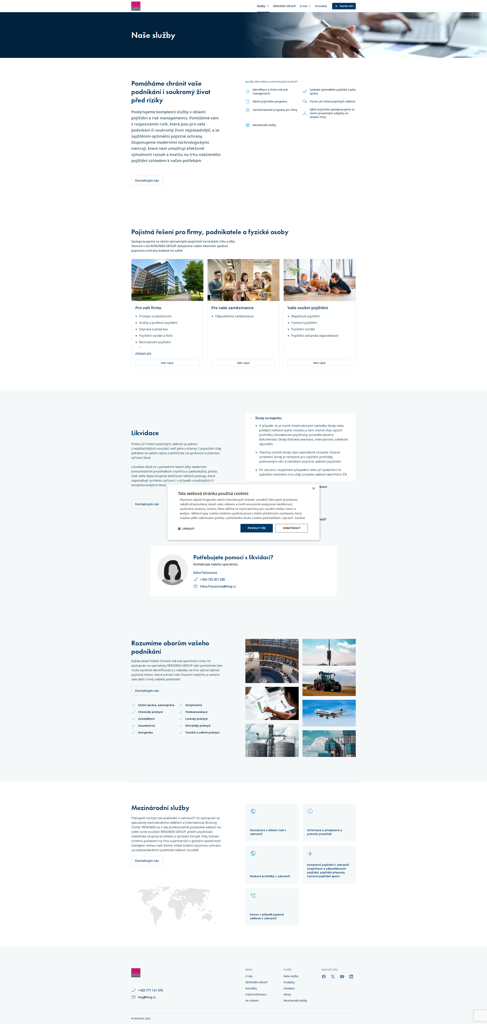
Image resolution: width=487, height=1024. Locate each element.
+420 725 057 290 (212, 579)
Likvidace (289, 988)
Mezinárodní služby (295, 1000)
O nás (303, 6)
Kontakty (321, 6)
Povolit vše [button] (257, 528)
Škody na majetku (268, 418)
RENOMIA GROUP (284, 6)
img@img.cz (147, 997)
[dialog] (243, 512)
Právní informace (255, 994)
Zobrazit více (143, 353)
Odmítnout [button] (291, 528)
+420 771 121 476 (150, 990)
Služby (261, 6)
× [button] (313, 488)
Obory (287, 994)
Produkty (289, 982)
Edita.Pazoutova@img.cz (218, 586)
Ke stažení (251, 1000)
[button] (186, 529)
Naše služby (290, 976)
